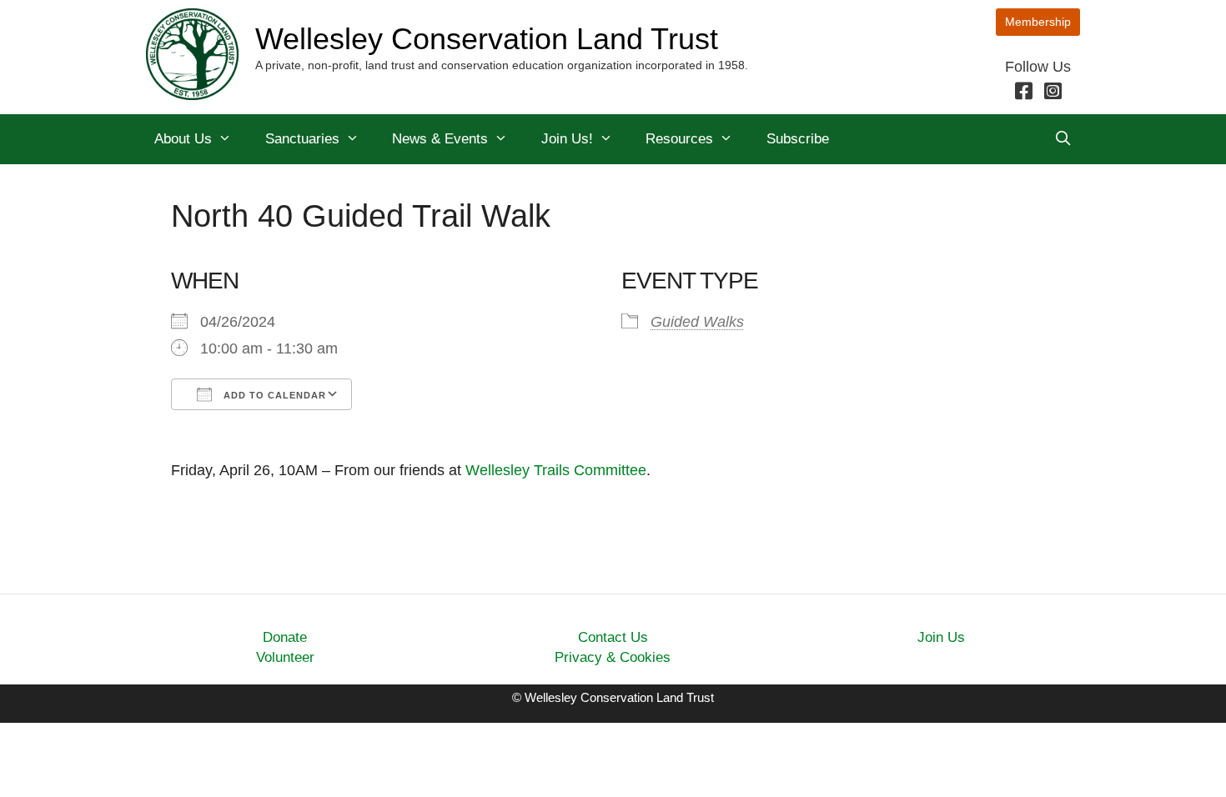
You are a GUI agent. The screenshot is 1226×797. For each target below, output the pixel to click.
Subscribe (797, 139)
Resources (679, 139)
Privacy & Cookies (613, 657)
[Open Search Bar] (1062, 139)
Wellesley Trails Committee (555, 470)
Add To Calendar (273, 395)
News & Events (440, 139)
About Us (183, 139)
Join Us (941, 637)
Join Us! (567, 139)
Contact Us (613, 637)
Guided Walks (697, 321)
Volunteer (285, 657)
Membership (1038, 21)
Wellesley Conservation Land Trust (486, 39)
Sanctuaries (302, 139)
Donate (285, 637)
